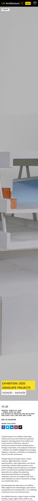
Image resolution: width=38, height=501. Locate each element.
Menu (28, 3)
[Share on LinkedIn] (12, 427)
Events (5, 10)
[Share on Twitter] (7, 427)
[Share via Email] (16, 427)
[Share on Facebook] (3, 427)
